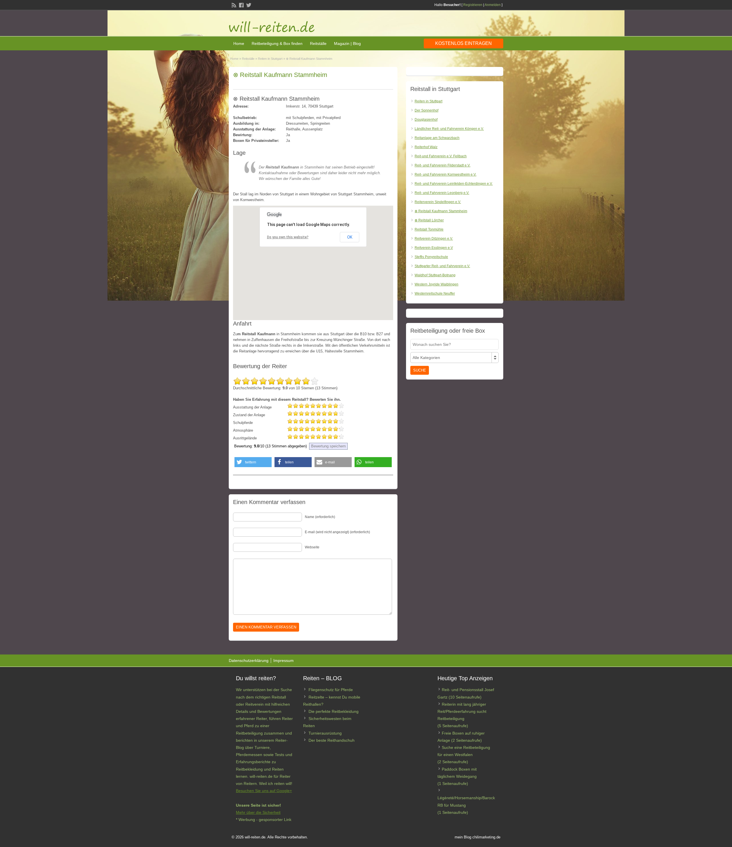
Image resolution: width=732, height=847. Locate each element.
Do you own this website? (288, 237)
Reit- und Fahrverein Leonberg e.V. (442, 193)
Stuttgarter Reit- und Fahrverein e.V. (442, 266)
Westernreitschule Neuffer (435, 293)
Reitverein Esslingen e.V (434, 248)
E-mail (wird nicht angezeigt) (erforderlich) (337, 532)
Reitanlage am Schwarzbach (437, 138)
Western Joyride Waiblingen (436, 284)
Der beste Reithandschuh (332, 740)
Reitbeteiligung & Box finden (277, 43)
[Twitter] (248, 4)
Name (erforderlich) (320, 517)
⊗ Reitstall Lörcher (429, 220)
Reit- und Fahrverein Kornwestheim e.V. (445, 174)
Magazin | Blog (347, 43)
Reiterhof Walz (426, 147)
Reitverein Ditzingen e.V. (434, 239)
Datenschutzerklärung (248, 660)
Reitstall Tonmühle (429, 229)
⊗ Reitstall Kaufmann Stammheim (441, 211)
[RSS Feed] (233, 4)
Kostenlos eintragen (463, 43)
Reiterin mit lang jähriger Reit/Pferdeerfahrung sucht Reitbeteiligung (461, 711)
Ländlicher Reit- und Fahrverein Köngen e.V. (449, 129)
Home (238, 43)
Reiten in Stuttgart (270, 58)
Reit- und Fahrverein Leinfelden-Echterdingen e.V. (454, 184)
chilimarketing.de (486, 837)
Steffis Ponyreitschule (431, 257)
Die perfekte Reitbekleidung (334, 711)
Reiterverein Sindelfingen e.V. (438, 202)
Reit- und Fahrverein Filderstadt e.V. (442, 165)
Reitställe (318, 43)
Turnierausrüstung (325, 733)
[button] (253, 462)
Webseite (312, 547)
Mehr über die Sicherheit (258, 812)
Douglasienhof (426, 120)
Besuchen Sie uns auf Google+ (264, 790)
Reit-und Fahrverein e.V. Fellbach (441, 156)
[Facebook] (240, 4)
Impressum (283, 660)
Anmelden (493, 5)
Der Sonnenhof (426, 110)
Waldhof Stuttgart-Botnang (435, 275)
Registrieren (472, 5)
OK (349, 237)
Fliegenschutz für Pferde (331, 689)
